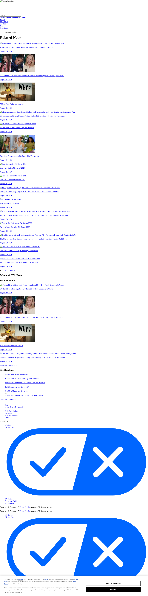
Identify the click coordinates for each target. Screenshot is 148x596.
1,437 (7, 270)
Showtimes (4, 28)
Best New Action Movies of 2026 (17, 387)
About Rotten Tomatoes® (14, 407)
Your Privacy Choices (14, 497)
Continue (113, 589)
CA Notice (8, 499)
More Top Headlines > (8, 399)
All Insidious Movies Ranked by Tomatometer (21, 379)
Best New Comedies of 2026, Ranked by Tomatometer (25, 383)
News (2, 26)
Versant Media (25, 507)
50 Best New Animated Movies (16, 374)
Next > (12, 270)
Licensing (8, 413)
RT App (3, 24)
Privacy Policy (10, 427)
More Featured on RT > (8, 365)
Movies (2, 20)
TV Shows (4, 22)
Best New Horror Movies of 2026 (17, 391)
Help (6, 405)
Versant (20, 579)
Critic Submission (11, 411)
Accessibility (9, 503)
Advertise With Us (11, 415)
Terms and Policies (11, 501)
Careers (7, 417)
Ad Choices (9, 425)
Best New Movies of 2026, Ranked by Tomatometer (24, 395)
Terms (46, 579)
